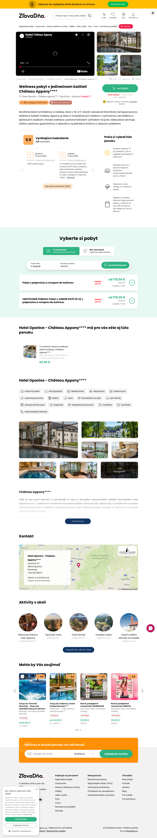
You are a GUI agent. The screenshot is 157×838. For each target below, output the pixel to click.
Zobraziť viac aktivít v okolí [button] (78, 649)
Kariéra (125, 787)
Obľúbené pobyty (36, 79)
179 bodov (133, 102)
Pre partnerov (129, 799)
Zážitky (72, 26)
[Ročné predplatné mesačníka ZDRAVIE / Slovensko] (124, 700)
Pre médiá (127, 795)
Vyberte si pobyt (78, 238)
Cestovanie (40, 26)
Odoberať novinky (116, 754)
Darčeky (127, 26)
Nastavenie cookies (56, 831)
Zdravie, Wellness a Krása (57, 26)
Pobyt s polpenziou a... (77, 160)
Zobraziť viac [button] (78, 521)
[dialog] (20, 811)
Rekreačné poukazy (97, 779)
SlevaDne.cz (132, 831)
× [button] (36, 789)
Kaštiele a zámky (54, 79)
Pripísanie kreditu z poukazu (101, 795)
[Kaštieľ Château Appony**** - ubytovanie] (125, 450)
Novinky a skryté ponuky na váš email (54, 745)
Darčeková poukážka (108, 26)
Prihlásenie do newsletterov (101, 791)
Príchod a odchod (67, 263)
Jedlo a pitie (81, 26)
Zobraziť (70, 177)
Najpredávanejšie (26, 26)
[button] (22, 164)
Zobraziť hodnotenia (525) (57, 186)
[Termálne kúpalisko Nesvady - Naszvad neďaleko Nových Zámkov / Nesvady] (32, 700)
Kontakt (126, 783)
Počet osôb (35, 263)
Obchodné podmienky (99, 787)
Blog (124, 791)
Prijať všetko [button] (21, 819)
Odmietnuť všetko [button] (21, 825)
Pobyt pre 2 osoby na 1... (46, 160)
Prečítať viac (28, 814)
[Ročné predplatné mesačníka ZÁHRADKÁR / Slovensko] (93, 700)
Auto (90, 26)
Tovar (95, 26)
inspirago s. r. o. (40, 827)
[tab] (61, 251)
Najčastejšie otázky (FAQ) (100, 783)
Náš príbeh (127, 779)
